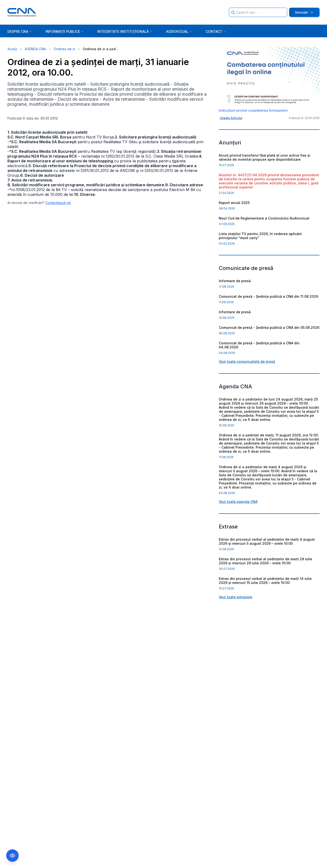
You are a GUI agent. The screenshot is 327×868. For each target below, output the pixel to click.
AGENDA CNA (35, 49)
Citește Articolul (231, 118)
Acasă (12, 49)
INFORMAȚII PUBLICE (62, 31)
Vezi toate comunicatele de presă (247, 361)
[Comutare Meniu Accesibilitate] (12, 855)
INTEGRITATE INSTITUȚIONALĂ (123, 31)
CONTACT (214, 31)
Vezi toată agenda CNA (238, 502)
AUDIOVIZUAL (177, 31)
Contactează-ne (58, 203)
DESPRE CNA (17, 31)
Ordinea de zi (64, 49)
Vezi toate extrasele (235, 597)
